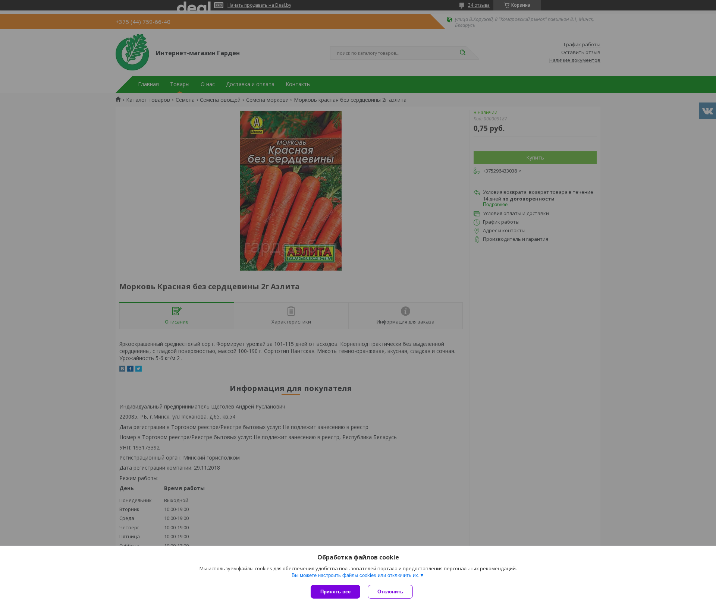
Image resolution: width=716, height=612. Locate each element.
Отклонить (390, 591)
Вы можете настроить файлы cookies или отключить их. (356, 575)
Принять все (335, 591)
